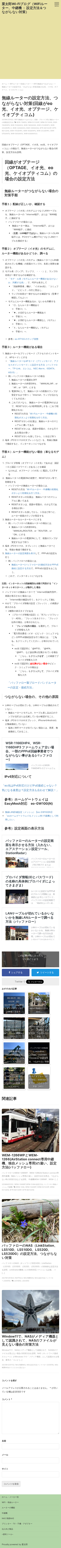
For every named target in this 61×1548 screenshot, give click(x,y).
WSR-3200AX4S (19, 128)
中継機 (4, 1513)
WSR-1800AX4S (30, 125)
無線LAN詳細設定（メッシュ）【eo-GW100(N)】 (29, 812)
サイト (5, 1468)
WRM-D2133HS (46, 122)
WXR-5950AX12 (17, 134)
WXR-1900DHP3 (29, 131)
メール (5, 1454)
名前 (4, 1440)
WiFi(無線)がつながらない (24, 120)
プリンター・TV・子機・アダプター (17, 1523)
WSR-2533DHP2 (43, 125)
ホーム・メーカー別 (10, 1497)
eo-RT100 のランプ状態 (26, 339)
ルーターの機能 (8, 1507)
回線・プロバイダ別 (41, 120)
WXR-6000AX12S (30, 134)
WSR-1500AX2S (17, 125)
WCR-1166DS (22, 122)
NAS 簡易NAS (8, 1518)
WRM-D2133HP (34, 122)
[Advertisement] (30, 48)
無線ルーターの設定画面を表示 (20, 553)
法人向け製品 (7, 1529)
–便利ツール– (7, 1534)
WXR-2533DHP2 (43, 131)
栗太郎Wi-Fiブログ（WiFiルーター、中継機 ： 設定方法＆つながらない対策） (24, 8)
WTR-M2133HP (45, 128)
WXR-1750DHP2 (16, 131)
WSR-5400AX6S (32, 128)
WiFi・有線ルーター (10, 1502)
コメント (7, 1399)
